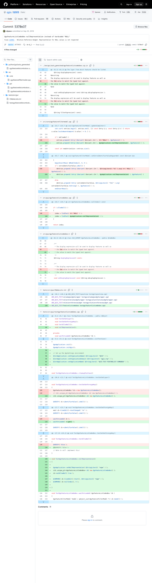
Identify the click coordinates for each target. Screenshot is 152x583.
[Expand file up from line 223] (43, 125)
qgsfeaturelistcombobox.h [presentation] (20, 91)
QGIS (16, 12)
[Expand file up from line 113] (43, 378)
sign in (89, 520)
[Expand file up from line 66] (43, 238)
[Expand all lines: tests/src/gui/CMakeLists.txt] (72, 290)
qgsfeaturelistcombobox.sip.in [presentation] (21, 68)
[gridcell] (93, 69)
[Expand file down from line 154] (43, 501)
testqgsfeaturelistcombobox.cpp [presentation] (22, 103)
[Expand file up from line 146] (43, 294)
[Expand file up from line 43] (43, 69)
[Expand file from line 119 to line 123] (43, 407)
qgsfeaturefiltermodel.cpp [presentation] (20, 80)
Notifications (111, 12)
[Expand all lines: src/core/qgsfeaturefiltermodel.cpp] (77, 121)
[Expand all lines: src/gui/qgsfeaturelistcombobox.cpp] (77, 197)
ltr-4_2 (29, 45)
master (10, 45)
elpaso (9, 31)
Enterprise (71, 4)
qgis (9, 12)
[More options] (146, 65)
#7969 (17, 44)
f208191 (128, 45)
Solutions (27, 4)
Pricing (83, 4)
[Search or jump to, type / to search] (121, 4)
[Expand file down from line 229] (43, 154)
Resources (41, 4)
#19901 (11, 40)
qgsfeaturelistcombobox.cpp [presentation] (21, 87)
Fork (126, 12)
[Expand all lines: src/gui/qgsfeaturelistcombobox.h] (75, 234)
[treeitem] (17, 66)
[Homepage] (6, 4)
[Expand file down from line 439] (43, 191)
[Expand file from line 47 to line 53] (43, 338)
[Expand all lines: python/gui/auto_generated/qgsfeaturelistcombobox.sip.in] (93, 65)
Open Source (56, 4)
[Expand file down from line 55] (43, 115)
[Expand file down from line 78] (43, 283)
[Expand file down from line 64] (43, 376)
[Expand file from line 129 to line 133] (43, 433)
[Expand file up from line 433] (43, 157)
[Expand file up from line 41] (43, 316)
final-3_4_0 (40, 45)
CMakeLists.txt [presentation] (15, 99)
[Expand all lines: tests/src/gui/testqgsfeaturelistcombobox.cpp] (85, 311)
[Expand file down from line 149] (43, 227)
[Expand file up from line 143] (43, 202)
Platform (14, 4)
